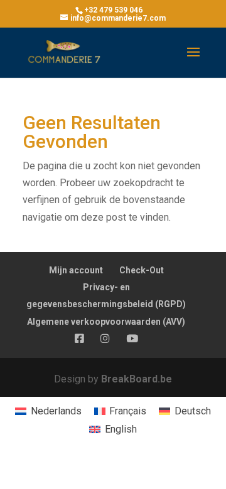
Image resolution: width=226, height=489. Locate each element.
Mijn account (76, 270)
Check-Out (141, 270)
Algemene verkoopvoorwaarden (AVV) (106, 322)
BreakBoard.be (136, 379)
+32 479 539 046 (113, 10)
